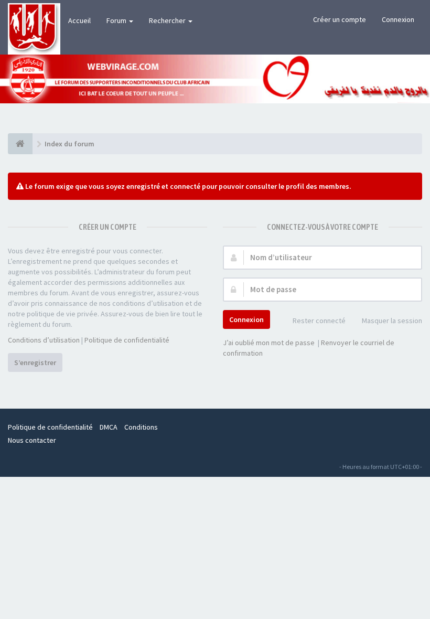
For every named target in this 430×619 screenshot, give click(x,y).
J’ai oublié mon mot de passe (269, 342)
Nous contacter (32, 440)
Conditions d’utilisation (44, 340)
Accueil (79, 20)
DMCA (108, 427)
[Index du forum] (20, 143)
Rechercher (168, 20)
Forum (117, 20)
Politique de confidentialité (126, 340)
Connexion (398, 19)
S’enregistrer (35, 362)
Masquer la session (392, 320)
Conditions (141, 427)
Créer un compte (339, 19)
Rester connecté (319, 320)
